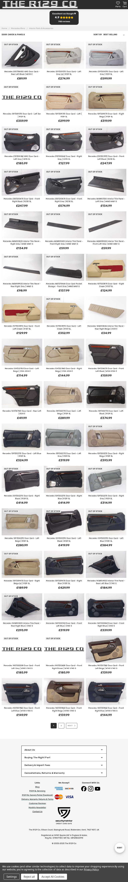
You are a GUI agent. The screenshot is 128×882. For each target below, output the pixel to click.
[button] (64, 17)
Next (70, 726)
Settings (11, 877)
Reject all (29, 877)
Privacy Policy (91, 869)
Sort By (98, 34)
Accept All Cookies (53, 877)
